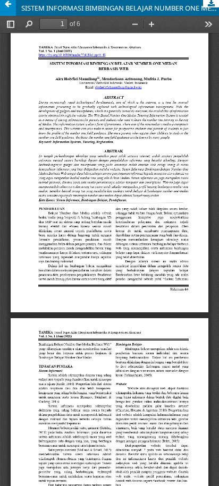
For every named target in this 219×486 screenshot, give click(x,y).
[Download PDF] (211, 3)
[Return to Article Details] (8, 8)
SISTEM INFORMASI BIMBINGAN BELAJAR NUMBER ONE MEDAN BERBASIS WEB (120, 8)
